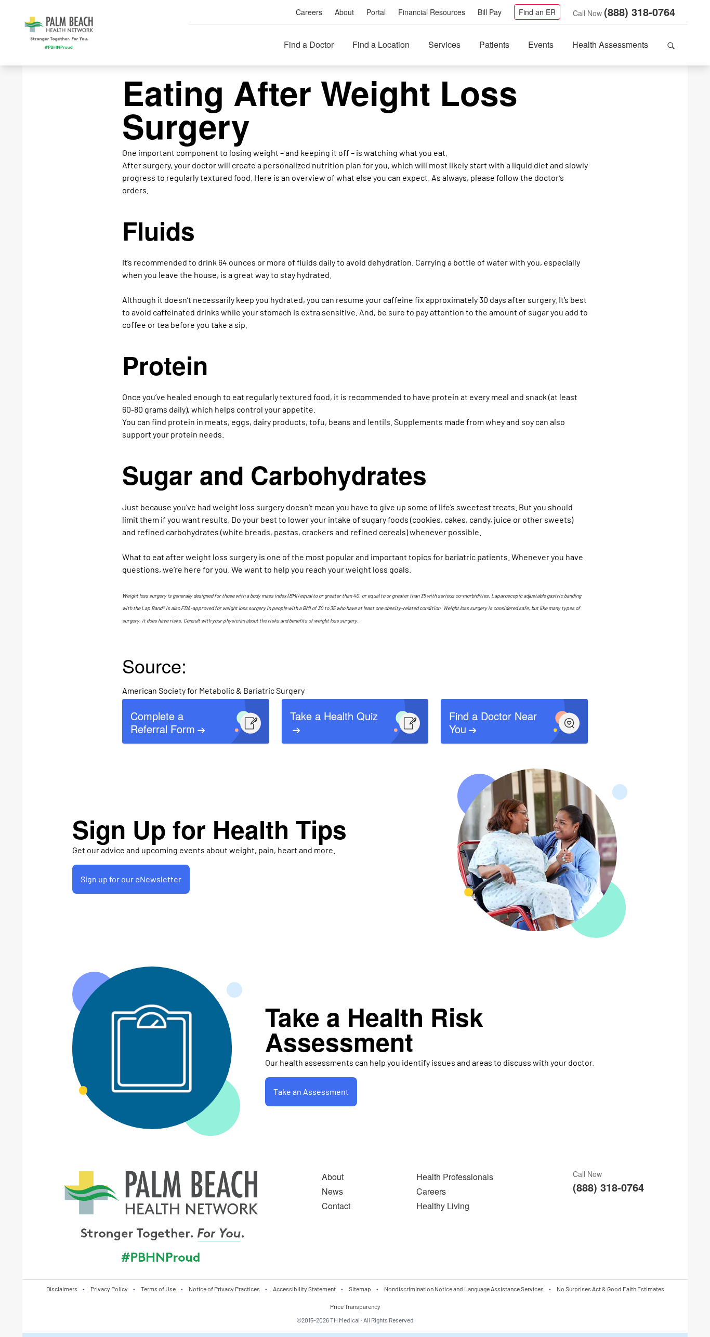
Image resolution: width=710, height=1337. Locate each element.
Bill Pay (490, 12)
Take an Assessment (311, 1091)
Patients (494, 44)
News (332, 1191)
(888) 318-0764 (639, 11)
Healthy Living (442, 1206)
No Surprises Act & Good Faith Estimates (610, 1288)
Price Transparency (355, 1306)
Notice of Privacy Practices (224, 1288)
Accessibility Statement (304, 1288)
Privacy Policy (109, 1288)
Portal (376, 12)
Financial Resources (431, 12)
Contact (336, 1206)
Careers (309, 12)
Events (541, 44)
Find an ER (537, 12)
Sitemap (360, 1288)
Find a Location (381, 44)
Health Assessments (610, 44)
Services (444, 44)
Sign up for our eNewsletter (131, 879)
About (344, 12)
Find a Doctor (309, 44)
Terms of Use (158, 1288)
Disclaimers (61, 1288)
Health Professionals (454, 1177)
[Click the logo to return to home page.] (58, 33)
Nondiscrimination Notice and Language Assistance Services (464, 1288)
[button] (671, 44)
